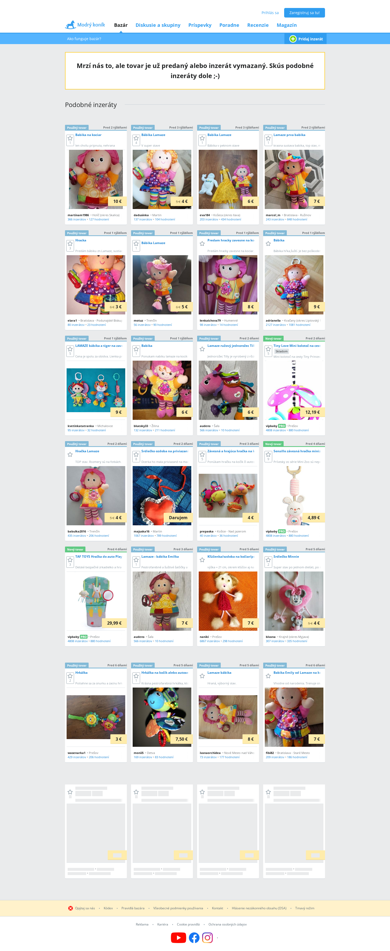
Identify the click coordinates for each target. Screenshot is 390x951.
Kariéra (162, 924)
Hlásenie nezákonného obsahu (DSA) (259, 908)
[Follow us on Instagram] (210, 937)
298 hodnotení (233, 641)
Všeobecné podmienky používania (178, 908)
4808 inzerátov (276, 430)
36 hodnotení (228, 536)
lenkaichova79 (210, 320)
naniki (204, 637)
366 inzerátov (77, 219)
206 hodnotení (99, 536)
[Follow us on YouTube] (178, 937)
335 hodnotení (297, 641)
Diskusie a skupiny (158, 25)
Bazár (121, 25)
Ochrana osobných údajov (228, 924)
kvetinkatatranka (81, 426)
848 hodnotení (297, 219)
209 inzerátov (275, 757)
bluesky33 (141, 426)
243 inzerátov (275, 219)
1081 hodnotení (299, 325)
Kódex (108, 908)
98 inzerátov (208, 325)
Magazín (287, 25)
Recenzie (258, 25)
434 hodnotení (231, 219)
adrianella (273, 320)
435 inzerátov (77, 536)
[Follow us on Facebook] (194, 937)
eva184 (205, 215)
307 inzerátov (275, 641)
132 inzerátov (143, 430)
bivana (271, 637)
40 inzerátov (208, 536)
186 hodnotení (297, 757)
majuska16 (141, 531)
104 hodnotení (165, 219)
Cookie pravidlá (188, 924)
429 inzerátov (77, 757)
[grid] (195, 499)
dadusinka (141, 215)
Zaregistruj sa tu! (304, 12)
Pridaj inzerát (310, 38)
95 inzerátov (76, 430)
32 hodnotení (96, 430)
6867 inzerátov (210, 641)
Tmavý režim (304, 908)
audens (205, 426)
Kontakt (217, 908)
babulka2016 (77, 531)
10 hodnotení (230, 430)
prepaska (207, 531)
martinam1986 (78, 215)
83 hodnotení (164, 757)
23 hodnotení (96, 325)
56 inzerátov (142, 325)
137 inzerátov (143, 219)
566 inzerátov (209, 430)
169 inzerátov (143, 757)
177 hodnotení (229, 757)
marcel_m (273, 215)
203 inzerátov (209, 219)
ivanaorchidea (210, 753)
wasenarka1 (76, 753)
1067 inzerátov (144, 536)
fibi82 (270, 753)
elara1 (72, 320)
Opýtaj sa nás (85, 908)
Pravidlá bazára (133, 908)
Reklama (142, 924)
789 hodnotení (167, 536)
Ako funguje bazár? (84, 38)
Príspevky (199, 25)
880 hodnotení (299, 430)
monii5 (139, 753)
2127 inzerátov (276, 325)
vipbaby (271, 426)
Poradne (229, 25)
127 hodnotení (99, 219)
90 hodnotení (162, 325)
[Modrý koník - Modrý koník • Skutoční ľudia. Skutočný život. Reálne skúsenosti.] (85, 26)
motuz (138, 320)
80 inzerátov (76, 325)
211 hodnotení (165, 430)
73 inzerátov (208, 757)
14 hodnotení (228, 325)
